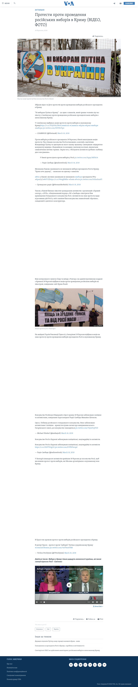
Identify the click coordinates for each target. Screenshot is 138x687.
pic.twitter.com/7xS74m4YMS (61, 548)
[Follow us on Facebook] (71, 665)
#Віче (37, 177)
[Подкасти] (100, 665)
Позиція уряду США (14, 679)
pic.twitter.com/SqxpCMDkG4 (86, 158)
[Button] (97, 36)
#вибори (94, 126)
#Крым (82, 126)
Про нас (9, 664)
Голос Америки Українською (49, 571)
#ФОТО (46, 179)
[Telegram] (114, 3)
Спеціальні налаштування (16, 675)
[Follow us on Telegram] (90, 665)
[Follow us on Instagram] (85, 665)
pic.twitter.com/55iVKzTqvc (53, 128)
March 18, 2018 (63, 133)
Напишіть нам (12, 668)
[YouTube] (120, 3)
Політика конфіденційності (17, 672)
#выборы (38, 128)
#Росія (77, 179)
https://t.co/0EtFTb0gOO (45, 447)
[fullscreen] (101, 602)
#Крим (88, 126)
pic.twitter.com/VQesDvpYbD (86, 428)
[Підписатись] (104, 665)
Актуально (39, 10)
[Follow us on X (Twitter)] (76, 665)
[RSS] (95, 665)
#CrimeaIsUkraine (42, 548)
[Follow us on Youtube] (80, 665)
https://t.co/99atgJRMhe (59, 179)
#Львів (71, 179)
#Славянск (74, 126)
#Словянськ (64, 126)
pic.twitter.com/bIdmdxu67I (91, 179)
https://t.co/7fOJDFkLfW (49, 126)
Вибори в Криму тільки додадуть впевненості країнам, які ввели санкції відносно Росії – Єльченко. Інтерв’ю (83, 569)
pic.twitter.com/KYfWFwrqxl (66, 447)
